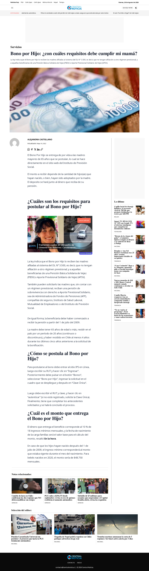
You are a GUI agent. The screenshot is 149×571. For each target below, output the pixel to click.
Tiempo (61, 2)
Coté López (28, 2)
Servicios (16, 47)
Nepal (56, 2)
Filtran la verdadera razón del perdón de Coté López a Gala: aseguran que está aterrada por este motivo (49, 13)
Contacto (71, 563)
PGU (22, 2)
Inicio (79, 563)
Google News (128, 8)
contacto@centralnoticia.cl (65, 567)
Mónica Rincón (47, 2)
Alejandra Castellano (39, 139)
